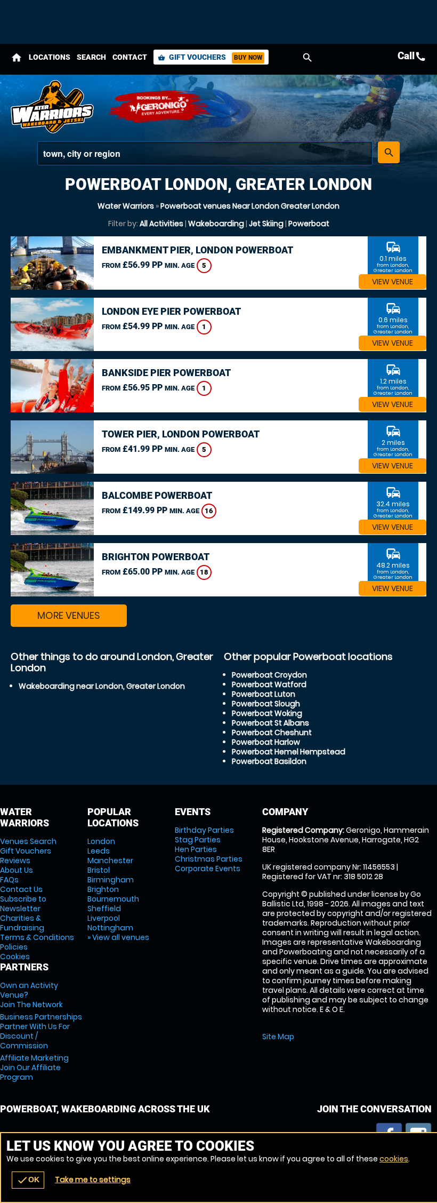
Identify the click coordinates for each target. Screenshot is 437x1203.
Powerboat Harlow (266, 742)
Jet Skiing (266, 223)
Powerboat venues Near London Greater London (249, 206)
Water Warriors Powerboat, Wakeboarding (53, 106)
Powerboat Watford (269, 684)
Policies (14, 947)
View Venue (392, 281)
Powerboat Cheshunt (272, 732)
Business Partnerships (41, 1031)
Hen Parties (196, 849)
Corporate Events (207, 868)
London (101, 841)
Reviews (15, 860)
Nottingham (110, 927)
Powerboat (308, 223)
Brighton (103, 889)
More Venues (68, 615)
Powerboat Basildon (269, 761)
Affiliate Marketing (34, 1067)
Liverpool (103, 918)
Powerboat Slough (266, 703)
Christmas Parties (208, 859)
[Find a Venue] (205, 153)
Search (91, 57)
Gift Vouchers (210, 57)
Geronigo (160, 106)
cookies (393, 1158)
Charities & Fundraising (22, 923)
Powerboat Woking (267, 713)
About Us (16, 870)
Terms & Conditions (37, 937)
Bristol (98, 870)
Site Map (278, 1036)
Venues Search (28, 841)
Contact (129, 57)
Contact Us (21, 889)
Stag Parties (198, 839)
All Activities (161, 223)
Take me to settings (93, 1179)
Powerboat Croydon (269, 675)
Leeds (98, 851)
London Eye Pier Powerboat (171, 311)
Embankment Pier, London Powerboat (197, 250)
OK (28, 1180)
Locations (49, 57)
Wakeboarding (216, 223)
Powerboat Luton (263, 694)
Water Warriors (126, 206)
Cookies (15, 956)
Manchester (110, 860)
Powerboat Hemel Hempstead (288, 751)
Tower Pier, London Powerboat (181, 434)
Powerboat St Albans (270, 723)
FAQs (9, 879)
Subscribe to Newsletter (23, 904)
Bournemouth (113, 899)
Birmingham (110, 879)
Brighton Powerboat (155, 556)
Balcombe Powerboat (157, 495)
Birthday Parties (204, 830)
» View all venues (118, 937)
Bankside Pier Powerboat (166, 372)
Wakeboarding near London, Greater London (102, 686)
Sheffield (104, 908)
